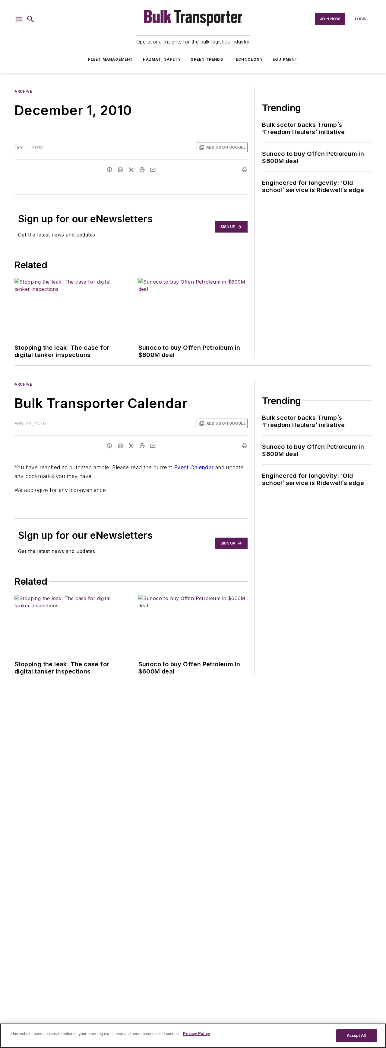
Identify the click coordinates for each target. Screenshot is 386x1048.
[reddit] (142, 170)
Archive (23, 91)
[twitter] (131, 170)
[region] (193, 1035)
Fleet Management (110, 59)
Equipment (285, 59)
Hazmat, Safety (162, 59)
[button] (19, 19)
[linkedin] (120, 170)
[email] (153, 170)
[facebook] (109, 170)
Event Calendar (194, 467)
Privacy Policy (196, 1033)
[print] (245, 170)
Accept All (356, 1035)
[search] (30, 19)
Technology (248, 59)
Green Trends (207, 59)
